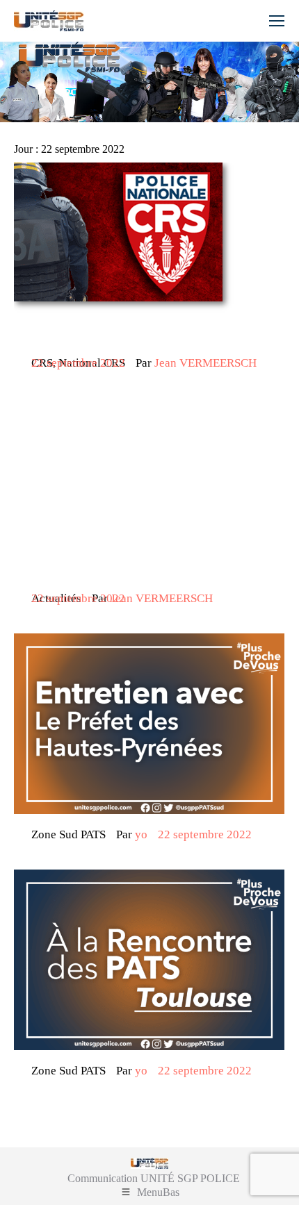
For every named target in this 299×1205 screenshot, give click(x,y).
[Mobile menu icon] (276, 21)
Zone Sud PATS (68, 834)
